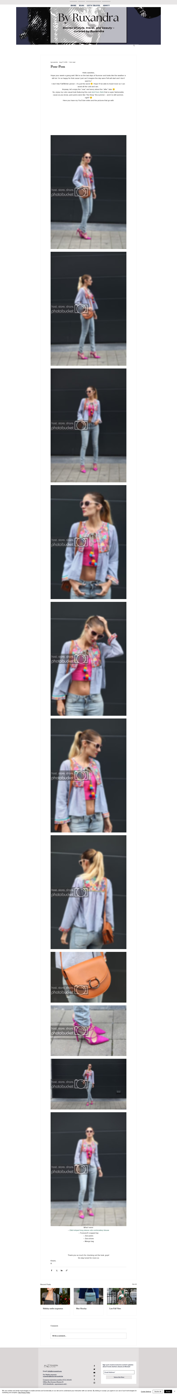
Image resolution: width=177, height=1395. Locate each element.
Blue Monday (81, 1309)
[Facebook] (94, 1366)
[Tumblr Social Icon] (94, 1379)
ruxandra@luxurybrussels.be (53, 1376)
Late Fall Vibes (115, 1309)
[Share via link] (67, 1270)
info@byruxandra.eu (55, 1371)
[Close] (174, 1391)
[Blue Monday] (88, 1296)
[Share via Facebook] (52, 1270)
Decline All (157, 1391)
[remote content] (88, 118)
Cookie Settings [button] (146, 1391)
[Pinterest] (94, 1376)
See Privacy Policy (24, 1392)
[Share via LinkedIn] (62, 1270)
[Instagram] (94, 1383)
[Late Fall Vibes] (122, 1296)
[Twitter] (94, 1369)
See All (134, 1284)
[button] (134, 45)
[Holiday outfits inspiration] (55, 1296)
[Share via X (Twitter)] (57, 1270)
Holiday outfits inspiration (53, 1309)
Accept (168, 1391)
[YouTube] (94, 1373)
